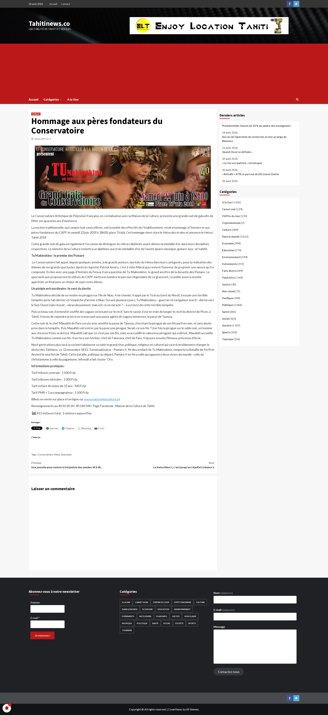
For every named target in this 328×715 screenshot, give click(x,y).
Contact (65, 3)
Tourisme (227, 339)
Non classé (228, 291)
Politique (227, 304)
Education (228, 250)
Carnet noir (229, 209)
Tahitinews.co (49, 23)
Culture (35, 114)
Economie (228, 243)
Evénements (229, 263)
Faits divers (229, 270)
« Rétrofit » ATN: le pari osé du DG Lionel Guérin (250, 173)
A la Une (73, 99)
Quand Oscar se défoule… (237, 151)
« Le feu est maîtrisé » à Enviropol (242, 163)
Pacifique (227, 298)
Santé (225, 311)
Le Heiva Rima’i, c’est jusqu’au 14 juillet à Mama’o (183, 465)
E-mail (35, 617)
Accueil (53, 3)
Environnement (231, 257)
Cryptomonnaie (231, 222)
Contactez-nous (229, 672)
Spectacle (66, 454)
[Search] (297, 99)
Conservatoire (45, 454)
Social (225, 318)
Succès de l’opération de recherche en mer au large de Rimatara (254, 138)
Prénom (35, 602)
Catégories (51, 99)
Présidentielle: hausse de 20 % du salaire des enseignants (256, 125)
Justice (226, 284)
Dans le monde (231, 236)
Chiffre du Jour (231, 216)
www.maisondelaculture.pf (102, 399)
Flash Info (228, 277)
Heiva (57, 454)
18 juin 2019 (39, 138)
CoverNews (175, 709)
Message (219, 626)
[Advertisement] (164, 69)
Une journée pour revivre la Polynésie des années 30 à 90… (67, 465)
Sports (226, 332)
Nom (223, 592)
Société (226, 325)
